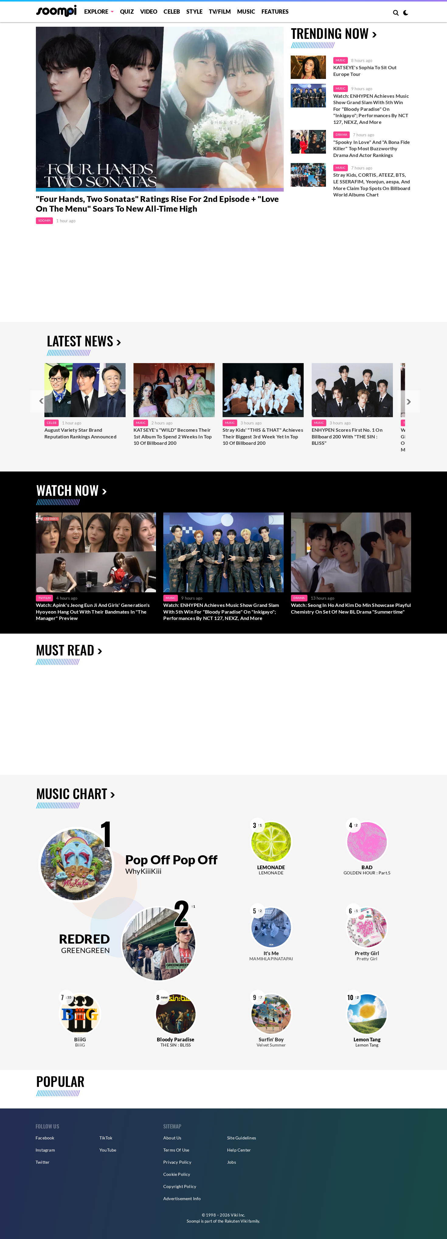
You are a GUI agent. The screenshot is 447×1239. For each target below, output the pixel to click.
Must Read (65, 649)
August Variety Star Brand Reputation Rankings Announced (80, 433)
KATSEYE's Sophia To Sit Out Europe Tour (365, 70)
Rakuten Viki (236, 1221)
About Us (172, 1137)
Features (275, 11)
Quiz (127, 11)
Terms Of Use (176, 1149)
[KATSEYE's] (174, 390)
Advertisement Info (182, 1198)
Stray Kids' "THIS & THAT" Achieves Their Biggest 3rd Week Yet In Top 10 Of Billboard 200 (263, 436)
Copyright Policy (179, 1186)
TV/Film (44, 598)
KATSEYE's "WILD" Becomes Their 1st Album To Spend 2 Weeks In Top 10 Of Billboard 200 (172, 436)
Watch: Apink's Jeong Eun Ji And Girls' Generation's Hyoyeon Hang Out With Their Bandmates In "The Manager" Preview (93, 611)
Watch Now (67, 489)
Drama (341, 134)
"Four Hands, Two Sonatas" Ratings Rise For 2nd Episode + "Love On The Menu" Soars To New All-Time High (157, 203)
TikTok (105, 1137)
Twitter (43, 1162)
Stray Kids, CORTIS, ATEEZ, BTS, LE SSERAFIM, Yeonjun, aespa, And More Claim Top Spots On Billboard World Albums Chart (372, 184)
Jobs (231, 1162)
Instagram (45, 1149)
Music (246, 11)
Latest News (80, 340)
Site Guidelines (241, 1137)
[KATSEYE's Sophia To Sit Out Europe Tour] (308, 67)
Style (194, 11)
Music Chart (71, 793)
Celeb (172, 11)
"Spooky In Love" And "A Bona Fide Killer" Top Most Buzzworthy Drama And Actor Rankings (371, 148)
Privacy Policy (177, 1162)
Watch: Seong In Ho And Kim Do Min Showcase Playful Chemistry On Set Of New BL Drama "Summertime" (351, 608)
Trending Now (330, 33)
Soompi (44, 220)
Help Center (239, 1149)
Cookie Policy (176, 1174)
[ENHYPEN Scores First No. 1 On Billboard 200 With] (352, 390)
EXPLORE (96, 11)
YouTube (107, 1149)
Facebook (45, 1137)
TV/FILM (220, 11)
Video (149, 11)
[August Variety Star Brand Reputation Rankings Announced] (85, 390)
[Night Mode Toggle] (406, 13)
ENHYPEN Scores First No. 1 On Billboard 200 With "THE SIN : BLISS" (347, 436)
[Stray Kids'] (263, 390)
